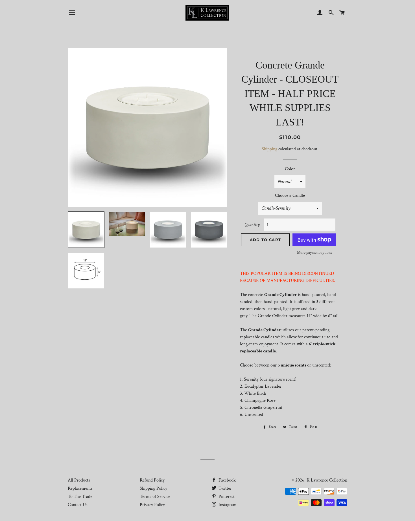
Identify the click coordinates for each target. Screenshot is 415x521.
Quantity (252, 225)
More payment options (314, 252)
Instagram (227, 505)
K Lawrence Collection (327, 480)
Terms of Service (155, 497)
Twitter (224, 488)
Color (290, 169)
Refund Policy (152, 480)
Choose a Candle (290, 195)
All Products (79, 480)
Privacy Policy (152, 505)
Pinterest (226, 497)
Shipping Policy (153, 488)
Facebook (226, 480)
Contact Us (78, 505)
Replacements (80, 488)
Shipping (269, 149)
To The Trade (80, 497)
